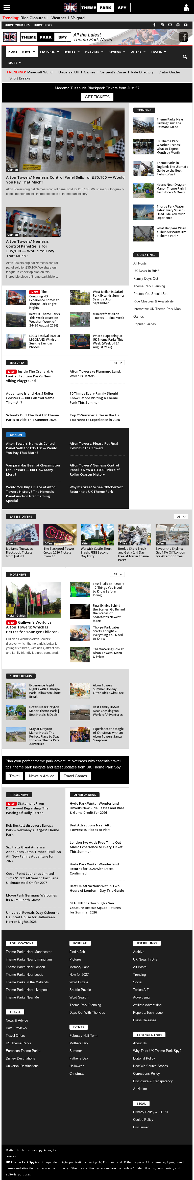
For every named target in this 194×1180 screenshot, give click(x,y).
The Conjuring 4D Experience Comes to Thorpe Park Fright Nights (44, 300)
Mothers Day (78, 1043)
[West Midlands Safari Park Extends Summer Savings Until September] (80, 297)
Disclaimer (141, 1127)
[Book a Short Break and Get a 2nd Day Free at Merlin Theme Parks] (134, 534)
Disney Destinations (20, 1058)
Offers (11, 543)
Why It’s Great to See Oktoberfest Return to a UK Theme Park (96, 489)
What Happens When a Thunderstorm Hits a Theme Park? (171, 232)
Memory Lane (79, 967)
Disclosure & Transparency (153, 1081)
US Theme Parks (18, 1043)
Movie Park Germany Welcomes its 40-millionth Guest (31, 897)
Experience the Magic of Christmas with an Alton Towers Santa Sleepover (108, 734)
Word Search (78, 997)
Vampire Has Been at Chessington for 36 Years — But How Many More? (33, 470)
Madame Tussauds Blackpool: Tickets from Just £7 (19, 552)
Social (137, 982)
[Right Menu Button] (186, 7)
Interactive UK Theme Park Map (157, 309)
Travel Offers (15, 1035)
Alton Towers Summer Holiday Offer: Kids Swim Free (108, 689)
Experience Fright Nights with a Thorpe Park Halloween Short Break (45, 691)
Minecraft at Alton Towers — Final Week (108, 316)
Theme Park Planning (149, 286)
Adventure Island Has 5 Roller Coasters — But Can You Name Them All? (30, 398)
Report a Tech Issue (148, 1012)
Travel (14, 776)
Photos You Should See (150, 294)
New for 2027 (79, 974)
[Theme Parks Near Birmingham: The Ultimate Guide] (143, 125)
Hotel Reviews (16, 1028)
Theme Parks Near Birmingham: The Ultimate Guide (170, 123)
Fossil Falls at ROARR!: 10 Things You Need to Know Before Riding (108, 589)
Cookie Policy (143, 1120)
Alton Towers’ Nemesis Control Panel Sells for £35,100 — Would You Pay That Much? (65, 180)
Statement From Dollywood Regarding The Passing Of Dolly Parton (27, 808)
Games (89, 72)
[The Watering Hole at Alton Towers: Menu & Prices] (80, 654)
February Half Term (83, 1035)
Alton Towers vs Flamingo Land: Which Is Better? (95, 373)
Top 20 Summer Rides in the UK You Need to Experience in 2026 (95, 417)
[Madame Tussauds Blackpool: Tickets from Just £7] (22, 534)
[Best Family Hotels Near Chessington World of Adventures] (80, 712)
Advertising (141, 997)
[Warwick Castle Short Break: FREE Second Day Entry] (97, 534)
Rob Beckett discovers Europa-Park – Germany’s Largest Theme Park (32, 830)
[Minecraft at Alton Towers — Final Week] (80, 319)
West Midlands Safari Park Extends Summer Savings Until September (109, 297)
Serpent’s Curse (113, 72)
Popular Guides (144, 324)
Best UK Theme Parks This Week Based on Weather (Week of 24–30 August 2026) (44, 320)
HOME (12, 51)
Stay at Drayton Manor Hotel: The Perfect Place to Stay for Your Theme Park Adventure (44, 736)
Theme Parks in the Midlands (27, 982)
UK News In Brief (146, 271)
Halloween (76, 1066)
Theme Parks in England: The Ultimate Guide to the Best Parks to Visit (172, 168)
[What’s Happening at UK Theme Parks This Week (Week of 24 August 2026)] (80, 341)
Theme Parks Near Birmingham (29, 959)
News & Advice (41, 776)
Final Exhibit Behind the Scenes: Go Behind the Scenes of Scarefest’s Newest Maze (109, 613)
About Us (140, 1043)
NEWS (26, 51)
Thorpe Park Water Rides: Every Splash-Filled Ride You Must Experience (171, 212)
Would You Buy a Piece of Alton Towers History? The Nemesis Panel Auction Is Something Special (31, 494)
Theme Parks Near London (25, 967)
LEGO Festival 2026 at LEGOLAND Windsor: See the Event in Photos (44, 341)
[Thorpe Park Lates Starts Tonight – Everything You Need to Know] (80, 633)
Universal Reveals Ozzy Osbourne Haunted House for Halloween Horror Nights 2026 (33, 917)
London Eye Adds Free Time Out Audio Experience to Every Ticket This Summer (96, 847)
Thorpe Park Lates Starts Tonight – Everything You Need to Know (108, 633)
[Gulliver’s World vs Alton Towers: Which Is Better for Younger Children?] (33, 600)
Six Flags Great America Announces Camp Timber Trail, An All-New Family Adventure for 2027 (33, 854)
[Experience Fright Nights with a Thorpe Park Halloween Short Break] (16, 691)
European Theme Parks (23, 1051)
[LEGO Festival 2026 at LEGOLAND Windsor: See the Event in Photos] (16, 341)
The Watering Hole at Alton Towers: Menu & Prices (108, 653)
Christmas (76, 1073)
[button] (184, 57)
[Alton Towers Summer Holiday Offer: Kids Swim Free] (80, 691)
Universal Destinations (22, 1066)
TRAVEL (156, 51)
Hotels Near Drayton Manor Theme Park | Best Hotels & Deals (172, 188)
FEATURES (47, 51)
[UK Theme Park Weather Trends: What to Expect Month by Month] (143, 146)
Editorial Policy (144, 1058)
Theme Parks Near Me (22, 997)
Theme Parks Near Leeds (24, 974)
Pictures (92, 51)
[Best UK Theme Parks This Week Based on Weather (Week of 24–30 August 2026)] (16, 319)
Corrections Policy (146, 1073)
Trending (139, 974)
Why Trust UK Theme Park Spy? (157, 1051)
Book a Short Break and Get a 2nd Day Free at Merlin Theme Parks (133, 554)
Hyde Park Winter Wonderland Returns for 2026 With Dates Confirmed (94, 869)
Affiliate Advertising (147, 1005)
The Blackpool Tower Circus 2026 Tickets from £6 (58, 552)
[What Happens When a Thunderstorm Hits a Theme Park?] (143, 233)
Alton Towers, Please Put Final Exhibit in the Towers (94, 445)
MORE (12, 63)
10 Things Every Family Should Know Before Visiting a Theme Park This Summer (94, 398)
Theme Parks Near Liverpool (26, 990)
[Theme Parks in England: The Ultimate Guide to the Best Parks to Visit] (143, 168)
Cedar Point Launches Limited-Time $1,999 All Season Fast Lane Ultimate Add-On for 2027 (32, 878)
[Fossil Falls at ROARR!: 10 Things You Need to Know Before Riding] (80, 589)
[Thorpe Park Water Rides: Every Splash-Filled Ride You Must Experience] (143, 212)
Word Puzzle (78, 982)
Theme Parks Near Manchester (29, 952)
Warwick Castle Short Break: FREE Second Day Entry (96, 552)
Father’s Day (78, 1058)
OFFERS (136, 51)
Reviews (115, 51)
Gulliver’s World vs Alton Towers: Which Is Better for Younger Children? (32, 627)
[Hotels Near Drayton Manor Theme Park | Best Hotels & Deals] (143, 190)
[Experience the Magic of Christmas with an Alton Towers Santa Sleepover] (80, 734)
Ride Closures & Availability (153, 301)
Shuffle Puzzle (80, 990)
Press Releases (144, 1020)
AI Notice (140, 1089)
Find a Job (77, 952)
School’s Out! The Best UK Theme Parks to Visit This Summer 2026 (32, 417)
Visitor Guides (169, 72)
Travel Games (75, 776)
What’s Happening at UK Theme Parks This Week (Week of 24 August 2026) (108, 341)
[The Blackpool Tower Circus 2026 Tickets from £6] (60, 534)
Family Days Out (145, 278)
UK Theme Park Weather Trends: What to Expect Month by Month (169, 147)
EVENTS (69, 51)
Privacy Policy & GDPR (150, 1112)
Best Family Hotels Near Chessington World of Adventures (108, 711)
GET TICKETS (97, 97)
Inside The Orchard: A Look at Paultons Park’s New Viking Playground (29, 376)
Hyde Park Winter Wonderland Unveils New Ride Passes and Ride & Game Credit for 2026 (97, 808)
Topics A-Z (141, 990)
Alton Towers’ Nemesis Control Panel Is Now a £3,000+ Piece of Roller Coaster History (95, 470)
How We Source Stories (150, 1066)
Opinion (12, 169)
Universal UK (68, 72)
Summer (75, 1051)
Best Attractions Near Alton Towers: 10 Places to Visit (91, 827)
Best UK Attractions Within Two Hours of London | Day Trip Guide (97, 888)
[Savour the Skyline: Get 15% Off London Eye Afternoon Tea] (172, 534)
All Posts (140, 263)
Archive (138, 952)
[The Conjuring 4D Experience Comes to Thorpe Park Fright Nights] (16, 297)
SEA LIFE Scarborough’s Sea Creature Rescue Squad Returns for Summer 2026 (95, 907)
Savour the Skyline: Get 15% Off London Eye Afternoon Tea (170, 552)
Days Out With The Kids (87, 1012)
